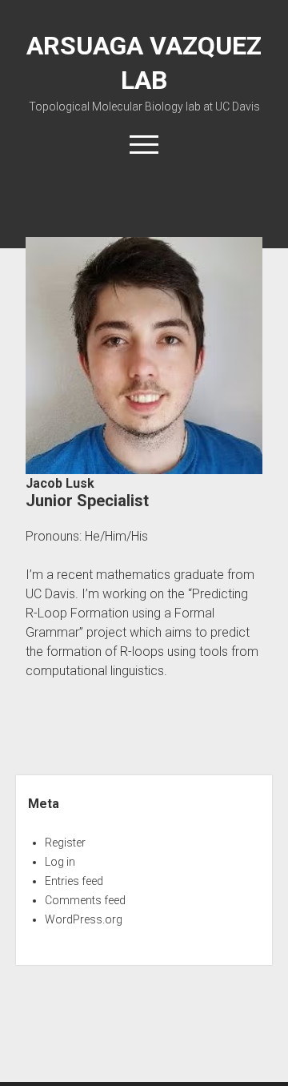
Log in (60, 861)
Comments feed (85, 900)
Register (65, 842)
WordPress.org (83, 919)
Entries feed (74, 881)
